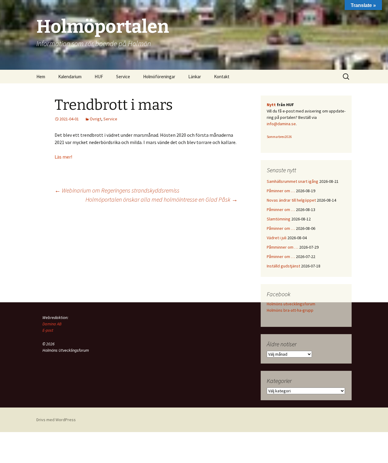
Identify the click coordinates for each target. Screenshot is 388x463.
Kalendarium (70, 76)
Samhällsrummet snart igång (292, 181)
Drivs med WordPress (56, 419)
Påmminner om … (282, 247)
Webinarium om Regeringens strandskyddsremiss (117, 190)
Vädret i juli (276, 237)
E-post (47, 330)
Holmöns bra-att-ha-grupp (290, 310)
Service (110, 119)
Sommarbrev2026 (279, 137)
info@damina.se (281, 123)
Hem (40, 76)
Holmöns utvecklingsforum (291, 304)
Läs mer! (63, 157)
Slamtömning (278, 219)
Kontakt (221, 76)
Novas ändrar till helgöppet (291, 200)
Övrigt (95, 119)
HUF (99, 76)
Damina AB (52, 324)
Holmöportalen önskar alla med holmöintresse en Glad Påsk (161, 199)
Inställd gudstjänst (283, 266)
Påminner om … (281, 190)
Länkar (194, 76)
